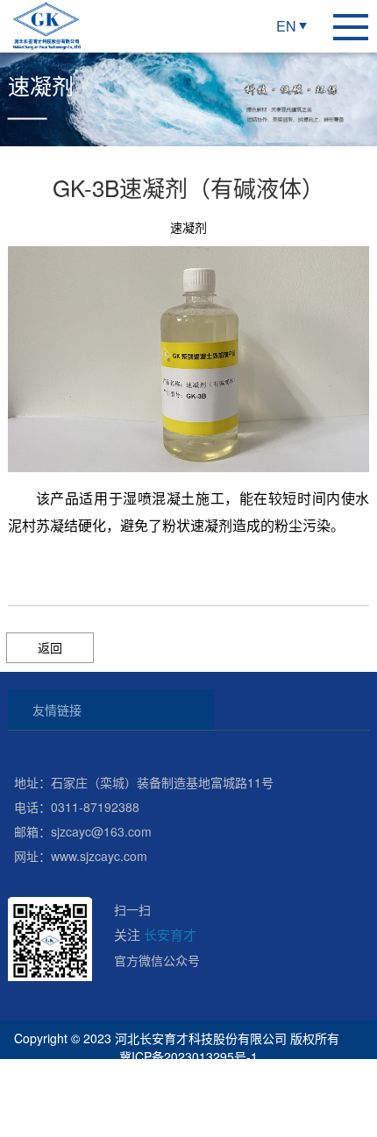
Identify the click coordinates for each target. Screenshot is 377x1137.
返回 (50, 647)
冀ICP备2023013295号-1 (188, 1056)
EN (286, 26)
